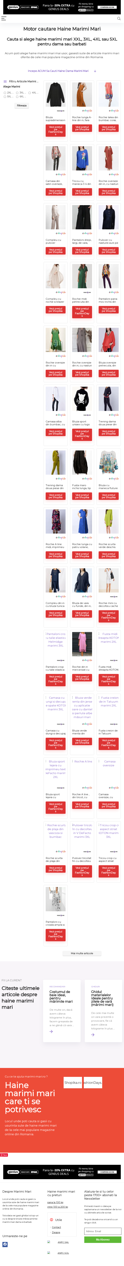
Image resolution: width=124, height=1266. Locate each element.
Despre (56, 1232)
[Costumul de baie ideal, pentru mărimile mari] (62, 1011)
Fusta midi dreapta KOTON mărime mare (109, 669)
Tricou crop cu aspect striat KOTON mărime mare (108, 862)
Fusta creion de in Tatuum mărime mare (108, 733)
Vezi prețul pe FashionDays (55, 130)
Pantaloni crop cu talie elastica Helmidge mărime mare (55, 671)
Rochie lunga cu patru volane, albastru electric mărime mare (82, 548)
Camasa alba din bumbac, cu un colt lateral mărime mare (55, 426)
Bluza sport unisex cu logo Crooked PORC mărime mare (81, 426)
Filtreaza (21, 105)
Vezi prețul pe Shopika (82, 128)
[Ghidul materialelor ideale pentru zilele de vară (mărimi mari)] (103, 1011)
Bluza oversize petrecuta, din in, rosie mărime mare (108, 367)
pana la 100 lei (55, 1202)
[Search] (119, 18)
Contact (56, 1227)
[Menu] (4, 18)
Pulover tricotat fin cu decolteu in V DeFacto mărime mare (81, 862)
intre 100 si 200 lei (57, 1206)
